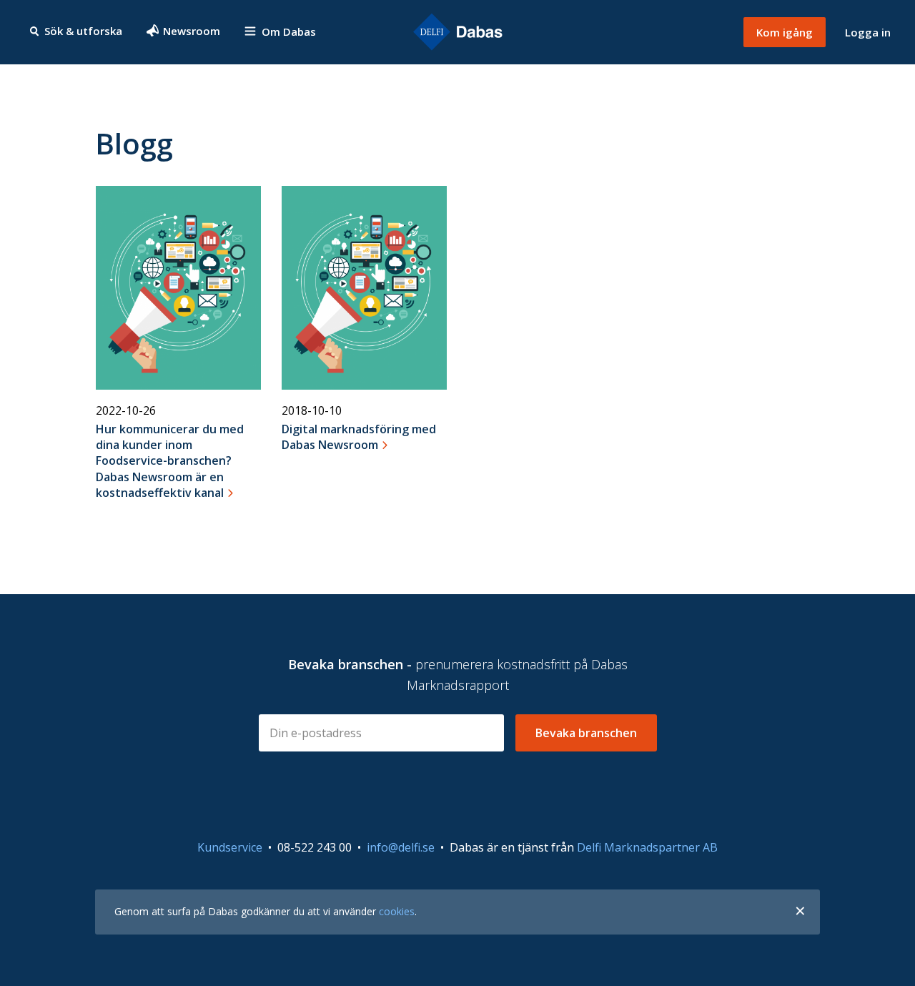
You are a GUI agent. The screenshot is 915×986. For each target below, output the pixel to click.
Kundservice (229, 847)
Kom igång (784, 32)
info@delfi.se (401, 847)
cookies (397, 911)
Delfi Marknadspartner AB (647, 847)
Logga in (868, 32)
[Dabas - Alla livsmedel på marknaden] (457, 32)
